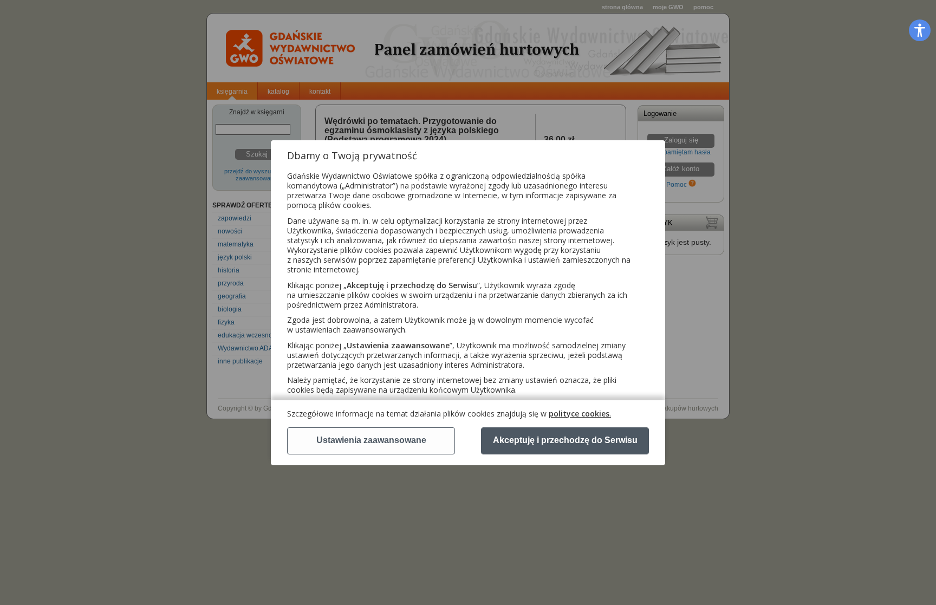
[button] (920, 30)
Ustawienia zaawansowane (371, 440)
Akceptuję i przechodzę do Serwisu (565, 440)
